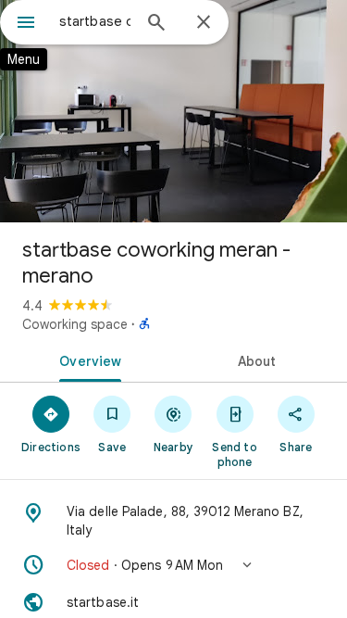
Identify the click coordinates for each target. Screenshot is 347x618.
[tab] (87, 359)
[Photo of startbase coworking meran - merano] (173, 111)
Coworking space (75, 324)
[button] (173, 565)
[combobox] (94, 21)
